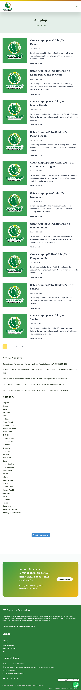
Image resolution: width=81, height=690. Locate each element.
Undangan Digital (10, 509)
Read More (36, 63)
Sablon (5, 483)
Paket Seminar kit (10, 464)
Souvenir (6, 493)
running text (8, 480)
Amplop (6, 403)
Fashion (6, 419)
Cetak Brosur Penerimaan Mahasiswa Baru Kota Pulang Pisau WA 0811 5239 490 (36, 379)
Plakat (5, 474)
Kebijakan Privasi (72, 688)
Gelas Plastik (8, 422)
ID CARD (6, 435)
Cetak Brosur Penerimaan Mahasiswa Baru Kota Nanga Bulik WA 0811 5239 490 (35, 390)
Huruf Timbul (8, 432)
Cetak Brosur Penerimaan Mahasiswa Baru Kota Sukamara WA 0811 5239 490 (35, 364)
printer (5, 477)
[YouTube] (17, 678)
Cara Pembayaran (9, 646)
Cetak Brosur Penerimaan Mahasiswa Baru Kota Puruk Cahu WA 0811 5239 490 (35, 384)
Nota (5, 461)
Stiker (5, 496)
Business (6, 412)
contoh (5, 415)
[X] (7, 678)
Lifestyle (6, 451)
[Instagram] (10, 678)
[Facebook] (4, 678)
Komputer (7, 448)
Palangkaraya (8, 467)
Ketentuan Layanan (9, 648)
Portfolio (6, 643)
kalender (6, 445)
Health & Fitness (9, 428)
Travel (5, 503)
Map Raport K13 (9, 457)
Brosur (5, 406)
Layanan (5, 640)
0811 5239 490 (10, 670)
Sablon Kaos (8, 487)
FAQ (4, 651)
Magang (6, 454)
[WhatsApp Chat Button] (76, 685)
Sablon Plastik (8, 490)
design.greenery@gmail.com (14, 673)
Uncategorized (9, 506)
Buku (5, 409)
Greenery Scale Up (10, 425)
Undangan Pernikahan (12, 512)
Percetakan (7, 470)
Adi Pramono (39, 685)
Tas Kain (6, 500)
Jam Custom (8, 441)
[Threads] (14, 678)
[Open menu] (76, 6)
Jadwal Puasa (8, 438)
